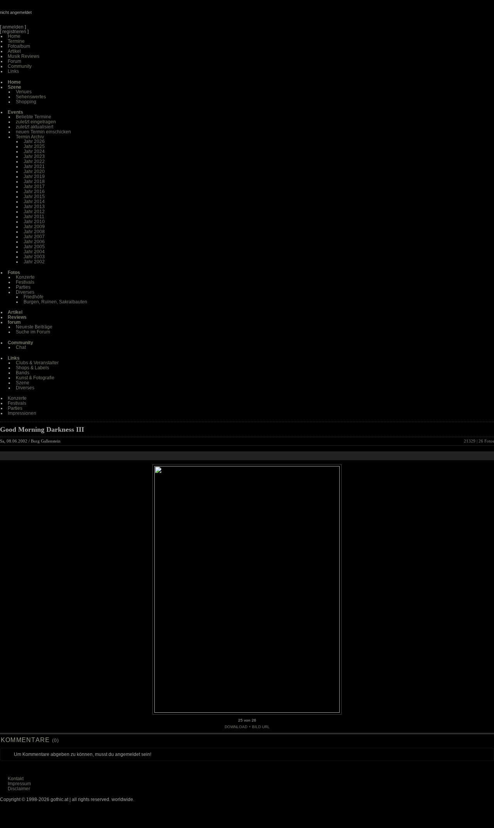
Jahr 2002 (34, 261)
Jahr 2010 (34, 221)
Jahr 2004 (34, 251)
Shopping (26, 101)
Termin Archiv (30, 137)
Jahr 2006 (34, 241)
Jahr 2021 (34, 166)
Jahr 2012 (34, 211)
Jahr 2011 (34, 216)
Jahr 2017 (34, 186)
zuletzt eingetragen (36, 122)
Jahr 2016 (34, 191)
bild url (261, 727)
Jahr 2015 (34, 196)
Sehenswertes (31, 96)
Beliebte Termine (33, 116)
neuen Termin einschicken (43, 132)
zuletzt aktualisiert (34, 127)
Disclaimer (19, 788)
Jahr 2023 (34, 156)
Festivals (25, 282)
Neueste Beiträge (34, 327)
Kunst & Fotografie (35, 377)
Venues (24, 91)
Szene (22, 382)
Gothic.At (44, 15)
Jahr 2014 (34, 201)
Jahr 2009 (34, 226)
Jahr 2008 (34, 231)
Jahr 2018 (34, 181)
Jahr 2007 (34, 236)
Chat (21, 347)
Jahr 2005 (34, 246)
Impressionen (22, 413)
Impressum (19, 783)
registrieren (14, 31)
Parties (23, 287)
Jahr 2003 (34, 256)
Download (236, 727)
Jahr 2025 (34, 146)
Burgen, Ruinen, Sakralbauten (55, 302)
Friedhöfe (34, 297)
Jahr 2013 (34, 206)
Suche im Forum (33, 332)
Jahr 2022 (34, 161)
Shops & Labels (32, 367)
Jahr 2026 (34, 141)
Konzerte (25, 277)
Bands (22, 372)
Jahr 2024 (34, 151)
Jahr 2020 (34, 171)
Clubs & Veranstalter (37, 362)
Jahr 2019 (34, 176)
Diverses (25, 292)
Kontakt (16, 778)
